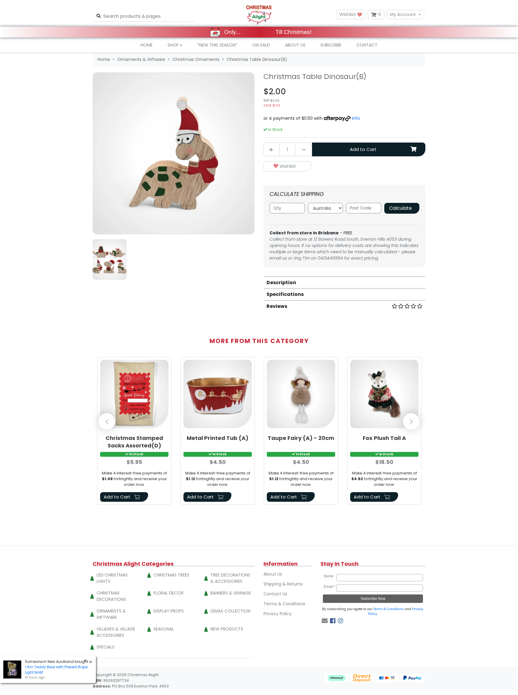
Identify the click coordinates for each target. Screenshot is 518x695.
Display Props (168, 611)
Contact (366, 45)
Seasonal (163, 629)
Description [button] (281, 282)
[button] (287, 166)
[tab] (344, 282)
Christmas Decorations (111, 596)
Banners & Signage (230, 593)
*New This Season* (217, 45)
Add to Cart (363, 149)
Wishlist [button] (348, 14)
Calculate (400, 208)
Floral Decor (168, 593)
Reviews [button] (276, 306)
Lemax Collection (230, 611)
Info (356, 118)
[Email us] (325, 621)
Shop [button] (173, 45)
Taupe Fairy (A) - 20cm (301, 438)
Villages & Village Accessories (116, 632)
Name (329, 576)
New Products (226, 629)
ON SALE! (261, 45)
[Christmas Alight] (259, 14)
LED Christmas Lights (112, 578)
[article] (134, 432)
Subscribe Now (373, 599)
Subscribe (330, 45)
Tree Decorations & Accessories (230, 578)
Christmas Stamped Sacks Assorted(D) (134, 441)
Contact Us (275, 594)
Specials (106, 647)
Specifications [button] (285, 294)
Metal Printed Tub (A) (218, 438)
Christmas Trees (171, 575)
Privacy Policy (277, 614)
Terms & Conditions (284, 604)
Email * (329, 587)
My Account (403, 14)
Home (147, 45)
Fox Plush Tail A (384, 438)
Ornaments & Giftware (111, 614)
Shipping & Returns (283, 584)
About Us (295, 45)
